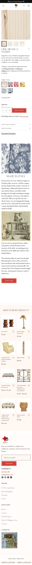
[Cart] (29, 6)
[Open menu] (3, 6)
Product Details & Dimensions (8, 124)
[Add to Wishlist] (29, 49)
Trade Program (6, 516)
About (3, 509)
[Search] (24, 6)
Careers (3, 513)
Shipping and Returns (6, 128)
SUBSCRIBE (9, 463)
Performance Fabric (9, 68)
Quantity (4, 104)
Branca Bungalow (7, 491)
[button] (4, 44)
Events (3, 499)
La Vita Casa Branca (7, 488)
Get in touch (24, 116)
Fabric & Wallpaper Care (9, 520)
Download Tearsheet (8, 133)
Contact (4, 524)
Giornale (4, 495)
